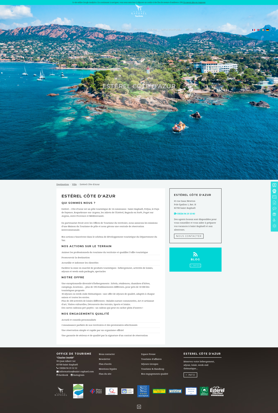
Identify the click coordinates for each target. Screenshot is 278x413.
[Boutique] (274, 214)
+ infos (195, 265)
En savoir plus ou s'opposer (194, 2)
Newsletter (104, 359)
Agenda (152, 29)
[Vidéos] (274, 185)
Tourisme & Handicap (152, 369)
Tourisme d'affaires (151, 359)
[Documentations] (274, 203)
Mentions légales (108, 369)
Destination (86, 29)
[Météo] (274, 226)
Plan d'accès (105, 364)
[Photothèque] (274, 197)
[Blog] (274, 208)
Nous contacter (189, 236)
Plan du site (105, 374)
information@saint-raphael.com (76, 371)
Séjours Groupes (149, 364)
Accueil (69, 29)
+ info (190, 374)
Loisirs (125, 29)
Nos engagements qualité (154, 374)
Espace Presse (148, 354)
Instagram (78, 375)
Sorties (138, 29)
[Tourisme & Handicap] (274, 220)
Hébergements (107, 29)
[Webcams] (274, 191)
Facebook (63, 375)
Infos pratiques (171, 29)
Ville (74, 184)
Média (189, 29)
